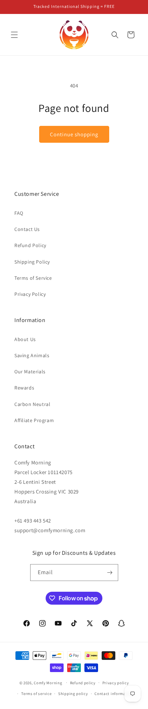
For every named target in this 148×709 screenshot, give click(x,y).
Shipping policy (73, 693)
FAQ (18, 213)
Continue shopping (74, 134)
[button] (14, 35)
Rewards (24, 387)
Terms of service (36, 693)
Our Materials (30, 371)
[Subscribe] (110, 572)
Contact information (113, 693)
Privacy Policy (30, 294)
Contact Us (27, 229)
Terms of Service (33, 278)
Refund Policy (30, 245)
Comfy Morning (48, 682)
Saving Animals (31, 355)
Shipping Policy (32, 262)
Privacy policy (115, 682)
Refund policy (83, 682)
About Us (25, 339)
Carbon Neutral (32, 404)
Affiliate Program (34, 420)
